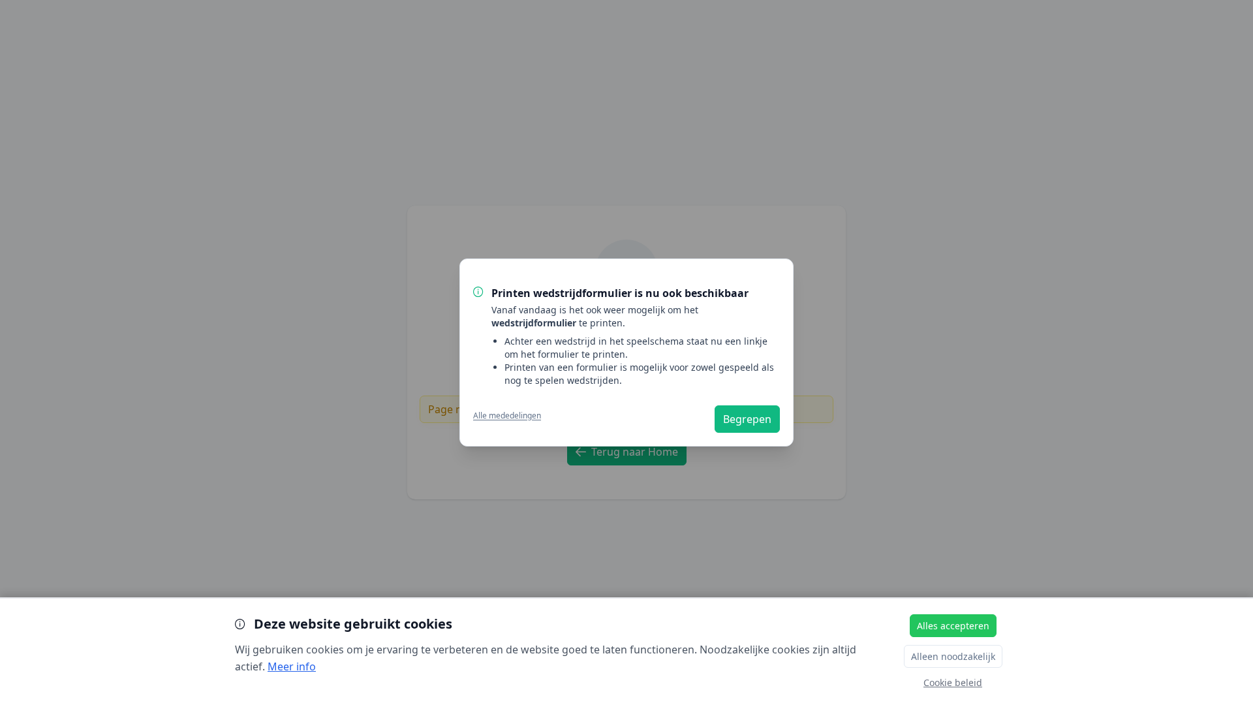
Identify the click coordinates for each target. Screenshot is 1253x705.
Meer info (292, 666)
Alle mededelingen (507, 416)
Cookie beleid (952, 682)
